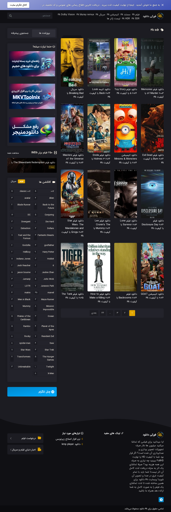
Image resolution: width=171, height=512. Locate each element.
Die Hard (50, 221)
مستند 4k (125, 15)
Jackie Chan (48, 272)
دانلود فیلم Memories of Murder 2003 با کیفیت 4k (152, 93)
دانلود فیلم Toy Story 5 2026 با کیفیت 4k (125, 91)
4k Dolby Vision (66, 15)
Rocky (27, 336)
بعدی (94, 313)
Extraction (25, 228)
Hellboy (26, 252)
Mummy (26, 306)
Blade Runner (24, 205)
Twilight (50, 367)
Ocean (51, 316)
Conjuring (49, 215)
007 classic (25, 191)
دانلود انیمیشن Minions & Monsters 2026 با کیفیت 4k (125, 159)
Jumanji (26, 279)
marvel (51, 292)
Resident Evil (48, 336)
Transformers (23, 357)
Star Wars (25, 350)
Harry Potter (48, 252)
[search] (10, 16)
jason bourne (24, 272)
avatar (27, 198)
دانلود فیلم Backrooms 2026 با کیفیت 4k (126, 298)
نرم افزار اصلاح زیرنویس (68, 439)
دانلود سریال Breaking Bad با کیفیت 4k (75, 93)
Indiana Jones (23, 259)
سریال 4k (100, 15)
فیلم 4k (135, 15)
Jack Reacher (23, 265)
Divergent (25, 221)
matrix (27, 292)
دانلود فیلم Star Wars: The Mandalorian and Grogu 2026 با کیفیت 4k (72, 228)
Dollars (50, 228)
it (53, 265)
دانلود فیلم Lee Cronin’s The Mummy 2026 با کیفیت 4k (102, 226)
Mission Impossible (48, 308)
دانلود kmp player (71, 444)
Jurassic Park (47, 286)
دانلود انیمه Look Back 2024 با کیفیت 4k (100, 93)
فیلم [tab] (21, 181)
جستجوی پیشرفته (20, 33)
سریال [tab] (13, 181)
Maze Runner (47, 299)
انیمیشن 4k (113, 15)
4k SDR (135, 19)
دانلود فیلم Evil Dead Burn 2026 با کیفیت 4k (153, 159)
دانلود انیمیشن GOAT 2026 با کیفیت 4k (152, 296)
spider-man (24, 343)
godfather (49, 245)
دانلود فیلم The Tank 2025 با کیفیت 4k (72, 296)
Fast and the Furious (24, 237)
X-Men (51, 373)
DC (29, 215)
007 (52, 191)
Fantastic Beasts (46, 235)
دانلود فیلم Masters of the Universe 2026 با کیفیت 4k (73, 159)
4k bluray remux (85, 15)
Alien (51, 198)
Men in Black (24, 299)
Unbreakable (24, 367)
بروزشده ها (44, 33)
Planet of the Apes (48, 328)
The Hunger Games (48, 358)
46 (103, 313)
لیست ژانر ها (113, 19)
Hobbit (50, 259)
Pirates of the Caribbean (23, 318)
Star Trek (49, 350)
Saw (52, 343)
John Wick (48, 279)
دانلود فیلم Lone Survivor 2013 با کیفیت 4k (128, 224)
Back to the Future (48, 206)
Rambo (26, 326)
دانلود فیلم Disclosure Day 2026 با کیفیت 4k (153, 224)
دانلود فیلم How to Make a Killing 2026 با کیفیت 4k (100, 298)
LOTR (27, 286)
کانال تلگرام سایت (18, 5)
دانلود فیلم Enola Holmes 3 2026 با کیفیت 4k (101, 159)
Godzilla (26, 245)
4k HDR (126, 19)
